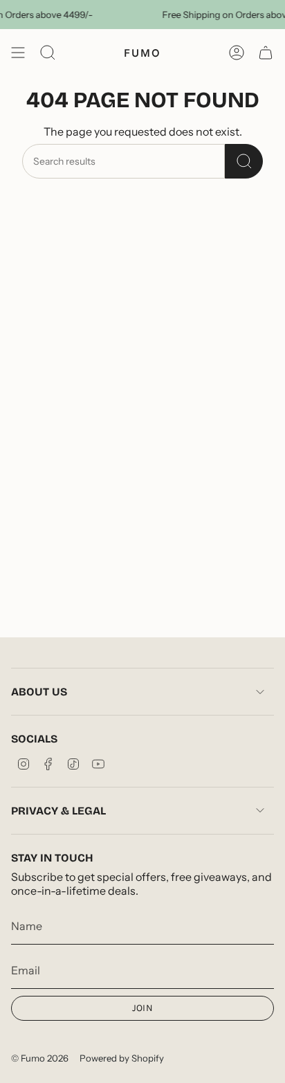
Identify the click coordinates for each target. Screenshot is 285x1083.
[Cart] (265, 52)
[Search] (244, 161)
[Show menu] (18, 52)
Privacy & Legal (58, 810)
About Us (39, 691)
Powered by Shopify (122, 1058)
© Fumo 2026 (39, 1058)
